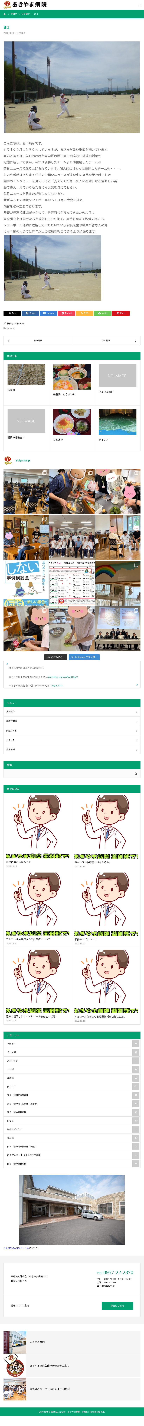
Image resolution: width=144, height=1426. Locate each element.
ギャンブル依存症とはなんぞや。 (92, 862)
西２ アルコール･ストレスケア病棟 (71, 1155)
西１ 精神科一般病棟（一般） (71, 1146)
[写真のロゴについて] (106, 904)
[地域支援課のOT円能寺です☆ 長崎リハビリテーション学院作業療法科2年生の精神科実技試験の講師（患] (71, 537)
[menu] (139, 5)
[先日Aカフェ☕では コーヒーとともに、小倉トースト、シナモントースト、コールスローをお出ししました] (71, 628)
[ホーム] (5, 14)
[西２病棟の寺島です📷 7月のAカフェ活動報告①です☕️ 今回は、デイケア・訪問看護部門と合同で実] (26, 537)
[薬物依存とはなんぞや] (37, 826)
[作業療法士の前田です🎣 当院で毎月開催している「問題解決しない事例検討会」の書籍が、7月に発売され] (26, 583)
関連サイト (11, 730)
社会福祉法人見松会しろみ (16, 1248)
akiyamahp (19, 323)
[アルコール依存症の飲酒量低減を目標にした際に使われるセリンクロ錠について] (106, 981)
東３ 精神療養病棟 (72, 1112)
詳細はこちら (117, 1305)
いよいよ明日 (106, 392)
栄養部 (11, 390)
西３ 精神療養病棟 (72, 1164)
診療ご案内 (11, 721)
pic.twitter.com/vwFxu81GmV (63, 677)
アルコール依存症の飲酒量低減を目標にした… (99, 1016)
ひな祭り (58, 439)
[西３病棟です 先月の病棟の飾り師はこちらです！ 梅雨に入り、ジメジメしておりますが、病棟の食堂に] (117, 583)
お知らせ (72, 1043)
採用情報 (10, 749)
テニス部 (72, 1052)
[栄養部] (26, 374)
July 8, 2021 (57, 685)
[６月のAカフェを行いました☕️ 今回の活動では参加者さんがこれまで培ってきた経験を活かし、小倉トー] (26, 628)
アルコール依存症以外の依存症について (28, 939)
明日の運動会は (16, 437)
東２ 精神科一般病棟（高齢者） (72, 1104)
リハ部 (72, 1069)
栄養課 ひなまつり (64, 394)
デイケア (104, 439)
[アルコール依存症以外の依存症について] (37, 904)
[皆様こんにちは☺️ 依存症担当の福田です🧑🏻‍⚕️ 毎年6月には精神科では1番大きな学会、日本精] (117, 628)
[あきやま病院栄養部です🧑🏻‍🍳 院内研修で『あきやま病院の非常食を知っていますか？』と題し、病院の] (26, 491)
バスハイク (71, 1061)
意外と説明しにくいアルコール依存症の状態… (31, 1016)
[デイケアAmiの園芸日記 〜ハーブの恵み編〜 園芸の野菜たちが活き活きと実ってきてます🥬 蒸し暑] (117, 491)
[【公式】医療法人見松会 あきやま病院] (25, 5)
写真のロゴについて (85, 939)
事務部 (72, 1078)
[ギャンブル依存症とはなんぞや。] (106, 827)
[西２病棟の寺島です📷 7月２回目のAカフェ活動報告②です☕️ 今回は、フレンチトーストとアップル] (71, 491)
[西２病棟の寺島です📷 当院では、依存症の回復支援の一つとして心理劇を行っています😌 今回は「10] (117, 537)
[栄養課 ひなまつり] (72, 377)
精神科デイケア (71, 1129)
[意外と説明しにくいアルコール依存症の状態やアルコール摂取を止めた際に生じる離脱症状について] (37, 981)
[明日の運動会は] (26, 421)
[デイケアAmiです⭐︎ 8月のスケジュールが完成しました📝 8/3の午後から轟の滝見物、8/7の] (71, 583)
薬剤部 (72, 1138)
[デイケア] (117, 422)
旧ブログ (21, 33)
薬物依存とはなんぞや (18, 862)
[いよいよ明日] (117, 375)
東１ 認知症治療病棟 (72, 1095)
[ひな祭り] (72, 422)
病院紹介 (10, 711)
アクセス (10, 740)
